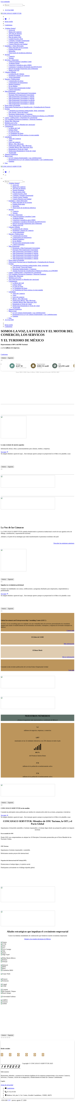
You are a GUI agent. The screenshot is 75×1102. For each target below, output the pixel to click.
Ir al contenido (5, 1)
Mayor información (68, 657)
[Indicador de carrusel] (1, 360)
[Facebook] (5, 1054)
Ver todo (3, 452)
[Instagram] (21, 1054)
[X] (13, 1054)
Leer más (71, 670)
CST (9, 1100)
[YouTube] (37, 1054)
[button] (7, 7)
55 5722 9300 (9, 10)
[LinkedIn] (29, 1054)
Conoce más (70, 630)
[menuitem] (10, 28)
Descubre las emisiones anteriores (64, 543)
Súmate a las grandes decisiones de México (37, 939)
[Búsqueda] (24, 5)
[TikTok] (46, 1054)
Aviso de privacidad (7, 1085)
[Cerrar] (1, 178)
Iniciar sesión (9, 21)
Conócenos (4, 354)
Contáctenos (8, 25)
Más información (69, 644)
